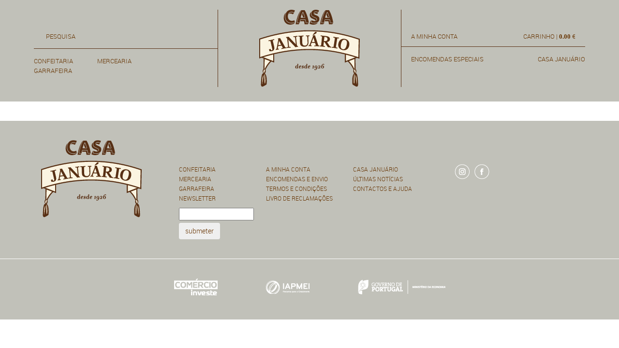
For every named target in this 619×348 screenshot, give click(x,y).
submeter (199, 230)
